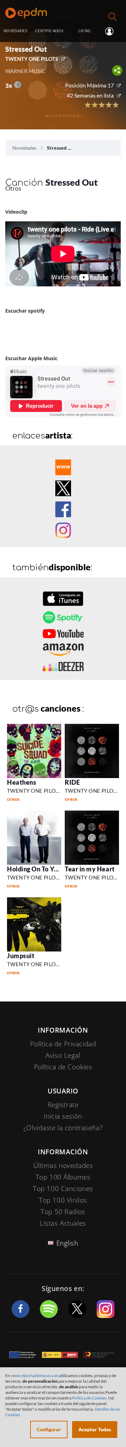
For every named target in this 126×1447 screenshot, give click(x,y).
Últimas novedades (63, 1165)
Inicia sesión (112, 31)
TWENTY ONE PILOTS (31, 59)
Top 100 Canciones (63, 1188)
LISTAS (84, 30)
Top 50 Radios (63, 1211)
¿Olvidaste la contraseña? (63, 1127)
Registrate (63, 1104)
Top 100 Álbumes (63, 1177)
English (67, 1243)
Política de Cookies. (89, 1397)
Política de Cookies (63, 1066)
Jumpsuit (20, 956)
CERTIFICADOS (49, 30)
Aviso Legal (63, 1055)
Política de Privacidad (63, 1043)
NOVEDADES (15, 30)
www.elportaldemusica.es (34, 1375)
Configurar (49, 1429)
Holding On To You (34, 869)
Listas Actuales (63, 1223)
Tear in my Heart (90, 869)
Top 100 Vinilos (63, 1200)
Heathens (21, 782)
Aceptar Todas (94, 1429)
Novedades (24, 148)
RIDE (72, 782)
